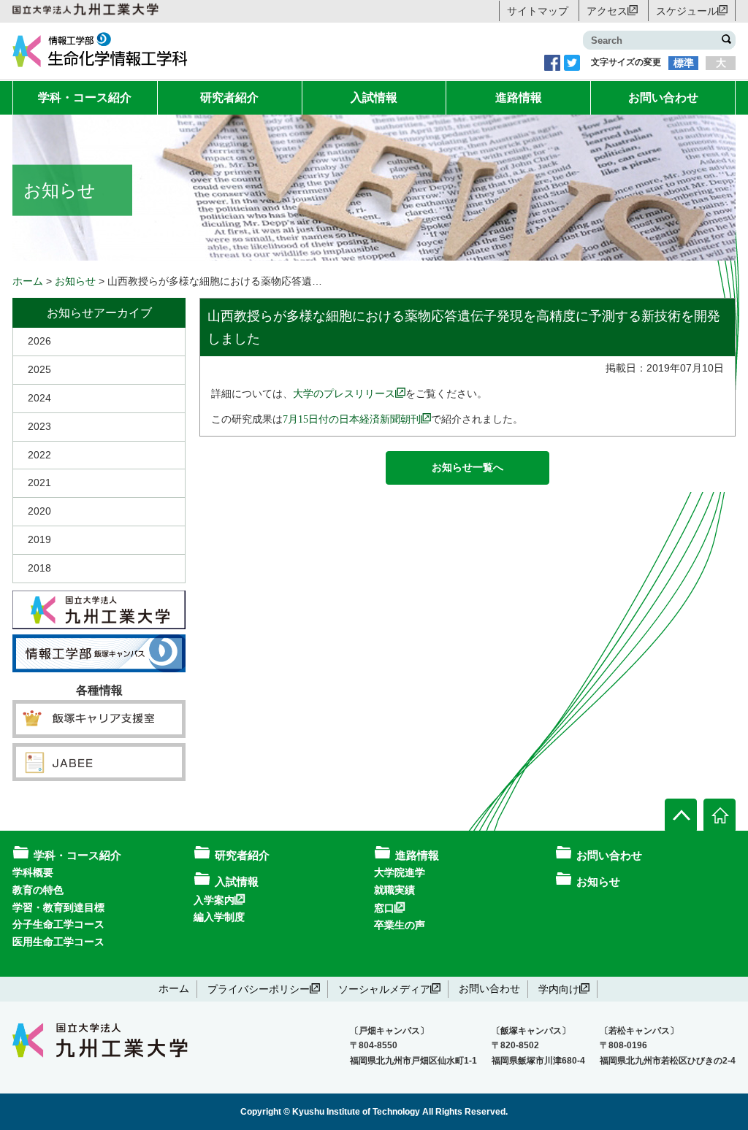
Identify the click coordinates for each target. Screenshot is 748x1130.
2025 (39, 369)
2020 (39, 511)
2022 (39, 455)
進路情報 (518, 97)
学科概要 (32, 872)
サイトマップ (537, 11)
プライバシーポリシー (258, 988)
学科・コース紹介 (84, 97)
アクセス (607, 10)
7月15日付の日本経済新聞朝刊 (352, 418)
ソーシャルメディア (384, 988)
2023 (39, 426)
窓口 (384, 907)
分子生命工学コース (58, 924)
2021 (39, 482)
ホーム (174, 988)
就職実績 (394, 890)
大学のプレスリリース (344, 393)
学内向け (558, 988)
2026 (39, 341)
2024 (39, 398)
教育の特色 (38, 890)
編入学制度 (219, 917)
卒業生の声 (399, 925)
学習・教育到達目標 (58, 907)
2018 (39, 568)
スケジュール (686, 10)
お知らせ (598, 881)
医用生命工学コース (58, 942)
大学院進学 (399, 872)
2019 (39, 539)
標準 (683, 63)
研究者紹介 (229, 97)
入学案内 (214, 899)
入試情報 (374, 97)
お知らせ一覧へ (467, 467)
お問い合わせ (663, 97)
